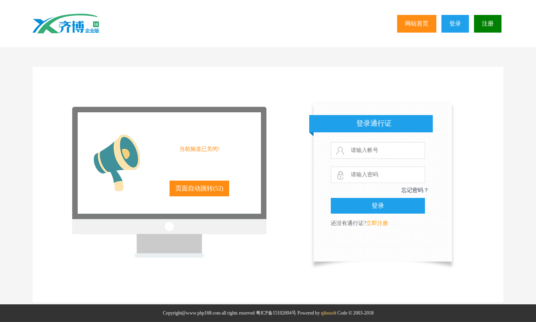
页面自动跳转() (199, 188)
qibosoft (328, 313)
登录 (455, 23)
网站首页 (416, 23)
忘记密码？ (415, 190)
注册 (488, 23)
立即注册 (377, 223)
